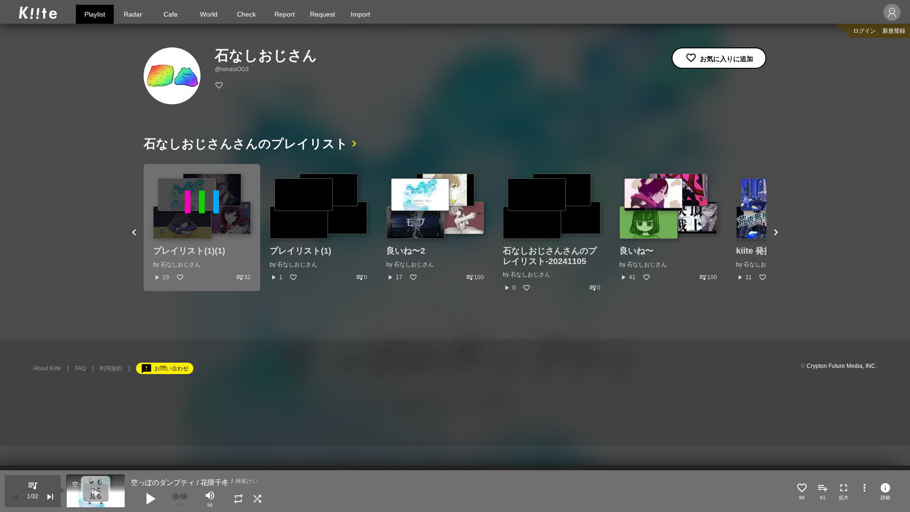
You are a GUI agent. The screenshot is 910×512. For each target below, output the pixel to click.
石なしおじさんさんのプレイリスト (246, 144)
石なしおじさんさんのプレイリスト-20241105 (550, 256)
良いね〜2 (405, 251)
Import (360, 14)
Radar (133, 14)
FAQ (80, 368)
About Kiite (47, 368)
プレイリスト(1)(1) (189, 251)
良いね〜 (636, 251)
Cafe (171, 14)
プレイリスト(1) (300, 251)
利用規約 (111, 368)
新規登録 (894, 30)
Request (322, 14)
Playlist (94, 14)
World (209, 14)
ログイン (864, 30)
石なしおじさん (180, 264)
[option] (202, 227)
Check (246, 14)
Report (284, 14)
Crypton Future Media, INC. (842, 366)
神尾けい (246, 481)
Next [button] (775, 233)
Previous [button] (134, 233)
